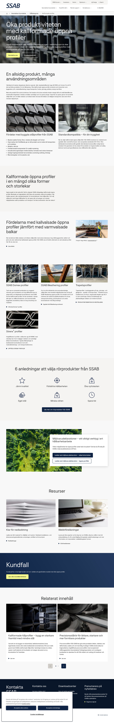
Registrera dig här (91, 702)
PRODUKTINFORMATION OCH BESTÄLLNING (90, 302)
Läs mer (12, 658)
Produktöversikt (30, 55)
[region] (37, 707)
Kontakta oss (13, 55)
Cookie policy (26, 704)
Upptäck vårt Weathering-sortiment (53, 304)
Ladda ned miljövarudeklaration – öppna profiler (72, 461)
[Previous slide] (50, 666)
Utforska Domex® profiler (15, 307)
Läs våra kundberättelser (17, 577)
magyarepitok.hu (92, 240)
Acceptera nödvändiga (53, 708)
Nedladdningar (12, 541)
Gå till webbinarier (65, 543)
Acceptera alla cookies (21, 708)
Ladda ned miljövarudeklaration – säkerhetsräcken (73, 455)
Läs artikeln (11, 246)
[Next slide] (63, 666)
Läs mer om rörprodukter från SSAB (57, 410)
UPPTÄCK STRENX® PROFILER (16, 348)
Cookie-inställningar (37, 714)
